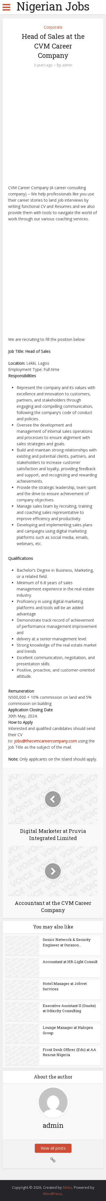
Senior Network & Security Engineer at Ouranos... (67, 942)
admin (67, 65)
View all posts (53, 1148)
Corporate (53, 27)
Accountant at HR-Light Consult (70, 961)
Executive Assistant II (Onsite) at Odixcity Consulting (69, 1008)
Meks (67, 1187)
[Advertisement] (53, 129)
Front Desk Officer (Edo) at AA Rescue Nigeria (69, 1052)
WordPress (52, 1193)
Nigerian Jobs (53, 6)
